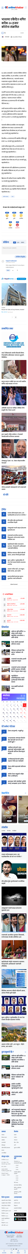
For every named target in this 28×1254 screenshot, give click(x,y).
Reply (8, 270)
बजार (15, 1135)
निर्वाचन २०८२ (5, 1216)
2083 (17, 1180)
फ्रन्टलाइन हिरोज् (18, 1185)
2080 (17, 1165)
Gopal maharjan (11, 261)
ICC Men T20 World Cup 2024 (6, 1163)
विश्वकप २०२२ (5, 1223)
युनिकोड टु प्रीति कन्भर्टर (17, 1192)
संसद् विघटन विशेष (6, 1206)
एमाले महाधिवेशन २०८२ (5, 1219)
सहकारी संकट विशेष (6, 1200)
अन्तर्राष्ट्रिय (4, 1153)
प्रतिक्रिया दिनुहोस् (20, 257)
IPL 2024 (4, 1166)
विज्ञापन (16, 1206)
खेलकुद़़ (3, 1145)
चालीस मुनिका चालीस (17, 1173)
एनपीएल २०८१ (5, 1160)
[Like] (12, 270)
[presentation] (12, 317)
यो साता (8, 831)
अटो (15, 1145)
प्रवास (3, 1150)
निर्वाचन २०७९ (5, 1213)
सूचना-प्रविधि (17, 1148)
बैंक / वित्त (16, 1142)
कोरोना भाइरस (5, 196)
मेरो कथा (16, 1182)
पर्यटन (15, 1137)
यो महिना (14, 831)
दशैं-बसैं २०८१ (5, 1225)
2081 (17, 1167)
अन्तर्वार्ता (4, 1142)
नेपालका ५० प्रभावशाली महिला (18, 1162)
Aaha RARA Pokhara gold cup (6, 1170)
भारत (12, 196)
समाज (3, 1135)
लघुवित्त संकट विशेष (6, 1203)
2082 (17, 1169)
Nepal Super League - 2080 (6, 1174)
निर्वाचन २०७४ (5, 1208)
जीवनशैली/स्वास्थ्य (6, 1148)
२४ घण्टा (3, 831)
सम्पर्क (15, 1211)
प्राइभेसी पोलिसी (17, 1208)
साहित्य (3, 1140)
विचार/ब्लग (4, 1137)
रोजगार (15, 1140)
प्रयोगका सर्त (17, 1203)
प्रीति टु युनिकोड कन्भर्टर (17, 1188)
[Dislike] (17, 270)
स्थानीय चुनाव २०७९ (6, 1211)
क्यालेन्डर (6, 695)
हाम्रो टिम (16, 1200)
